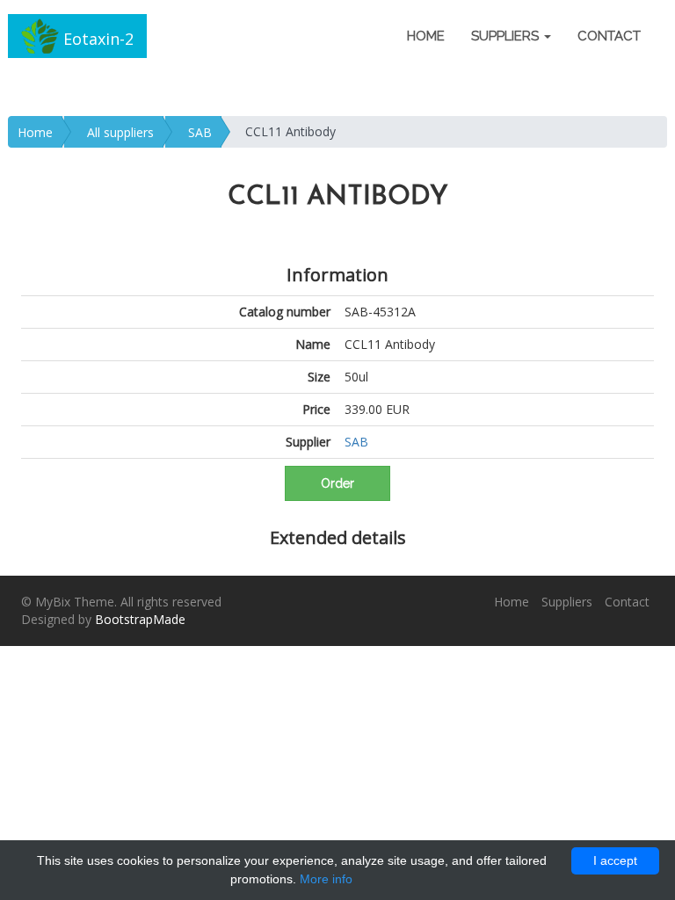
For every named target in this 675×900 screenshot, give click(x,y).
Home (426, 36)
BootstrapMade (140, 619)
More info (326, 879)
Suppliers (566, 601)
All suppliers (120, 132)
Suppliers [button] (506, 36)
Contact (609, 36)
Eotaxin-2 (96, 38)
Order (337, 483)
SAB (200, 132)
